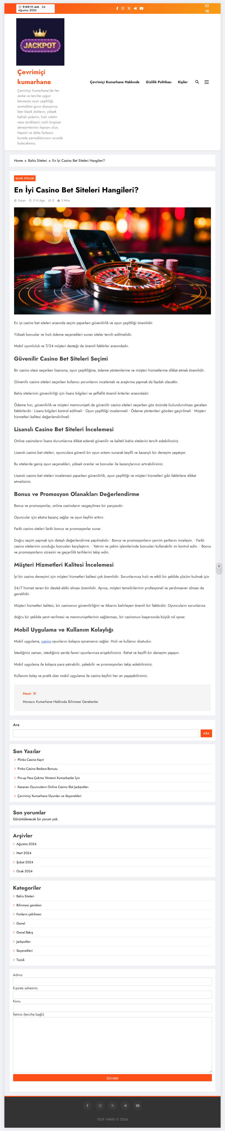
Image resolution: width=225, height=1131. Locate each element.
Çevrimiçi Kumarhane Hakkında (114, 81)
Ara (16, 725)
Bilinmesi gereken (29, 905)
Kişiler (183, 81)
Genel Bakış (24, 932)
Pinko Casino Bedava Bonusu (38, 768)
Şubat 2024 (24, 862)
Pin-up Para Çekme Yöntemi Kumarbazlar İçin (49, 778)
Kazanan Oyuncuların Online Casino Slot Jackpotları (53, 787)
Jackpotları (23, 941)
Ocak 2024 (24, 871)
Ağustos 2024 (26, 844)
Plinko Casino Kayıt (31, 759)
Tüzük (20, 959)
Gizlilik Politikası (158, 81)
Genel (20, 923)
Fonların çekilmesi (28, 914)
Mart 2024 (23, 853)
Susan (22, 200)
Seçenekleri (24, 950)
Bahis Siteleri (25, 178)
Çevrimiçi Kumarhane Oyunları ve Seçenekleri (50, 795)
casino (46, 641)
